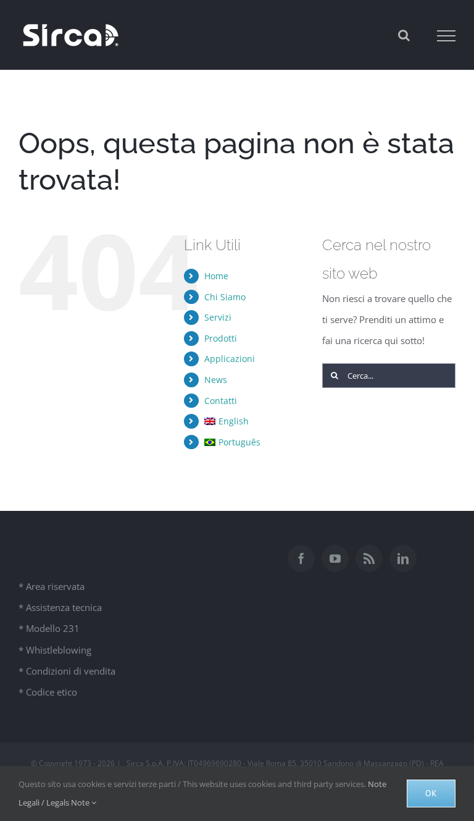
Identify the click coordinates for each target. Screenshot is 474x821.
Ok (431, 793)
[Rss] (369, 558)
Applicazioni (229, 358)
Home (216, 276)
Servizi (217, 317)
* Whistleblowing (55, 650)
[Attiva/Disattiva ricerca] (404, 35)
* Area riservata (52, 586)
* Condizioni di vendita (67, 671)
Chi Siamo (225, 297)
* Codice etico (48, 692)
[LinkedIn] (403, 558)
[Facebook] (301, 558)
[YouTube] (335, 558)
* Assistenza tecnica (60, 607)
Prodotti (220, 338)
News (215, 379)
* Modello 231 (49, 628)
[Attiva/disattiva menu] (446, 35)
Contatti (220, 400)
